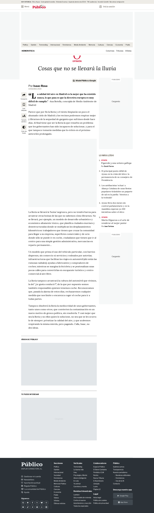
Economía (119, 45)
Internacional (55, 45)
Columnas (110, 51)
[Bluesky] (42, 502)
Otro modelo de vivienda (82, 497)
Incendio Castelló (103, 2)
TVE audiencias (92, 2)
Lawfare (76, 495)
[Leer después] (24, 104)
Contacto (116, 484)
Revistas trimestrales (83, 491)
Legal (95, 494)
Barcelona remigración (117, 2)
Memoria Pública (60, 484)
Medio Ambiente (80, 45)
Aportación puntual (32, 483)
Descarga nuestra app (122, 490)
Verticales (78, 463)
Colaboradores (99, 463)
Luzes (95, 486)
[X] (37, 502)
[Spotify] (37, 507)
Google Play (124, 496)
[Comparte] (24, 95)
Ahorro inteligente (80, 478)
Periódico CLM (98, 472)
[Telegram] (32, 507)
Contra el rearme (80, 500)
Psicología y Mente (80, 475)
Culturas (101, 45)
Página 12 (96, 489)
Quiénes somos (118, 467)
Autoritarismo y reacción (82, 503)
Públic (56, 495)
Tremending (43, 45)
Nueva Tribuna (98, 478)
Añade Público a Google (86, 81)
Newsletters (29, 480)
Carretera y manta (80, 486)
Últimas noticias (59, 503)
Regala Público (30, 486)
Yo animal (77, 484)
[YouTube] (23, 507)
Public (128, 45)
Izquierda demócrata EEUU (77, 2)
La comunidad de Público (35, 489)
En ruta (76, 481)
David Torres (109, 166)
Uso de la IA (120, 481)
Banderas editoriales (123, 475)
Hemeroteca (28, 51)
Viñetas (128, 51)
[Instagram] (46, 502)
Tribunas (119, 51)
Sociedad (57, 475)
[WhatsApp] (42, 507)
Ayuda (26, 492)
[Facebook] (32, 502)
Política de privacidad (101, 503)
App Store (124, 502)
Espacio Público (99, 467)
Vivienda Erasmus (62, 2)
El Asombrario (98, 481)
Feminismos (67, 45)
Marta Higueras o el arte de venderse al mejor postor (115, 221)
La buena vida (79, 470)
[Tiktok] (28, 507)
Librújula (96, 484)
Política (25, 45)
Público (32, 465)
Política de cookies (100, 500)
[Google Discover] (28, 502)
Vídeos (56, 498)
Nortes (95, 475)
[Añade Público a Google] (23, 502)
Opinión (33, 45)
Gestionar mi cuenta (32, 476)
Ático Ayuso (36, 2)
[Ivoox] (46, 507)
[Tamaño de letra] (24, 116)
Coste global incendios (48, 2)
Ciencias (110, 45)
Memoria (92, 45)
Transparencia (118, 470)
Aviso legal (97, 497)
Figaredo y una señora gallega (116, 162)
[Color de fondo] (24, 127)
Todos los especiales (81, 506)
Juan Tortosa (109, 226)
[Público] (39, 7)
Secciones (58, 463)
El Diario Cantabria (100, 470)
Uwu (75, 472)
